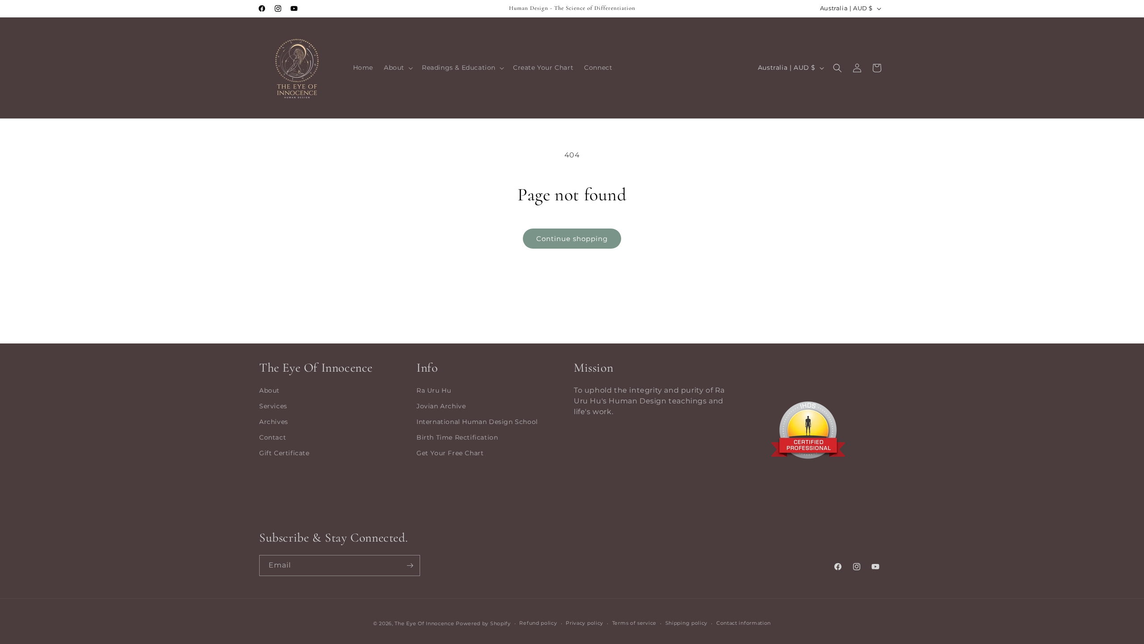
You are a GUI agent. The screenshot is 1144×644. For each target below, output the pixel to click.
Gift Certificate (284, 453)
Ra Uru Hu (433, 390)
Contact (272, 437)
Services (273, 406)
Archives (273, 422)
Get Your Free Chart (450, 453)
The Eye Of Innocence (425, 623)
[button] (397, 67)
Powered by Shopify (483, 623)
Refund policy (538, 623)
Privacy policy (584, 623)
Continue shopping (572, 238)
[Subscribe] (410, 565)
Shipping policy (686, 623)
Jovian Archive (441, 406)
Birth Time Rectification (457, 437)
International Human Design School (477, 422)
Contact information (743, 623)
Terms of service (634, 623)
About (269, 390)
